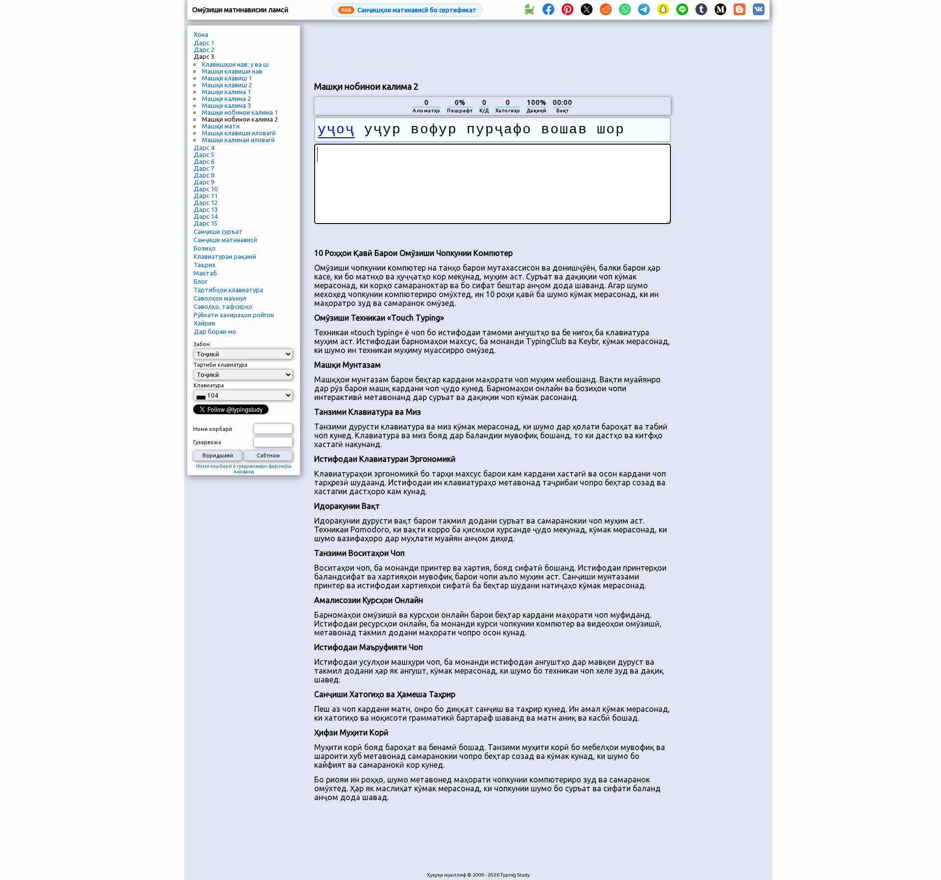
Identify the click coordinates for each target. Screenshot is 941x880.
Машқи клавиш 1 (227, 78)
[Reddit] (606, 9)
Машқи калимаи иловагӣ (238, 139)
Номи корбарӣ (212, 429)
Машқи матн (221, 126)
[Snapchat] (663, 9)
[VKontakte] (759, 9)
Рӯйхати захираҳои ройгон (234, 314)
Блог (200, 281)
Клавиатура (209, 385)
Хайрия (204, 323)
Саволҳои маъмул (220, 298)
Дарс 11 (206, 195)
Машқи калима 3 (226, 105)
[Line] (682, 9)
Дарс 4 (204, 147)
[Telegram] (644, 9)
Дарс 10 (206, 188)
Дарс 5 (204, 154)
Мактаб (205, 273)
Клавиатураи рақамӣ (225, 256)
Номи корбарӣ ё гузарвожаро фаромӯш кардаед (244, 468)
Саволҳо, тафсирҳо (223, 306)
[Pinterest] (567, 9)
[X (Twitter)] (587, 9)
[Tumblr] (701, 9)
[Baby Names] (529, 9)
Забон (202, 344)
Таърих (205, 264)
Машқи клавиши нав (232, 71)
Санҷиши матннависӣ (225, 239)
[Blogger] (739, 9)
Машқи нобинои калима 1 (240, 112)
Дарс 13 (206, 209)
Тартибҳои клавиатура (228, 289)
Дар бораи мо (215, 331)
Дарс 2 (204, 49)
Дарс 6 (204, 161)
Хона (201, 34)
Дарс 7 (204, 168)
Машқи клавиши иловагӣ (239, 132)
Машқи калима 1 (226, 91)
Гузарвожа (207, 442)
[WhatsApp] (625, 9)
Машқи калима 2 (226, 98)
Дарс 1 (204, 42)
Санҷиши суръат (218, 231)
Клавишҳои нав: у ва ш (235, 64)
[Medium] (720, 9)
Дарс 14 (206, 216)
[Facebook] (548, 9)
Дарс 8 (204, 175)
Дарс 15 (206, 223)
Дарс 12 (206, 202)
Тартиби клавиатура (221, 365)
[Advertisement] (492, 49)
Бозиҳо (205, 248)
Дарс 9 (204, 181)
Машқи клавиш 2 (227, 84)
